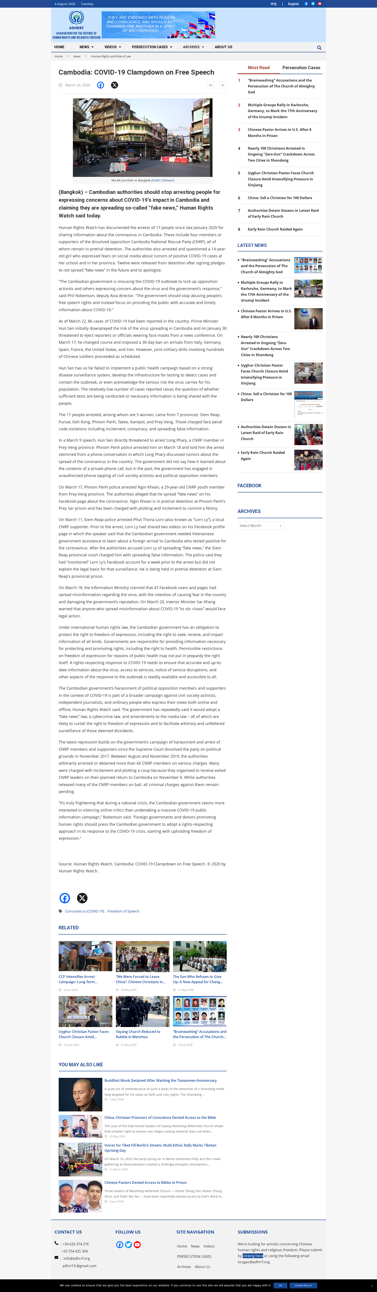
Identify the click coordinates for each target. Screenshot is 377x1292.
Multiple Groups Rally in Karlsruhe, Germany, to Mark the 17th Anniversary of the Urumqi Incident (282, 111)
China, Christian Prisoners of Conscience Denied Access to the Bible (160, 1117)
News (77, 56)
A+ (211, 85)
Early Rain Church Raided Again (275, 229)
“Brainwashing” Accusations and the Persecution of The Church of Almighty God (199, 1034)
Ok (280, 1285)
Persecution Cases (301, 67)
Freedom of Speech (123, 911)
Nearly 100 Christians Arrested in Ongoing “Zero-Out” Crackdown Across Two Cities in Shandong (281, 154)
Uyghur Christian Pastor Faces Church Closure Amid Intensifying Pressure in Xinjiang (85, 1034)
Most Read (259, 67)
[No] (371, 1285)
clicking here (253, 1255)
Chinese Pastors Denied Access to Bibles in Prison (146, 1182)
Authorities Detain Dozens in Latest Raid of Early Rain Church (266, 432)
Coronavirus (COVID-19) (84, 911)
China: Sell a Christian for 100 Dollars (280, 197)
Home (59, 56)
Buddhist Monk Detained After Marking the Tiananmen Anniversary (161, 1080)
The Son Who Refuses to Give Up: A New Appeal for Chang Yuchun (197, 979)
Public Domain (162, 180)
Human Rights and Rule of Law (111, 56)
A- (223, 85)
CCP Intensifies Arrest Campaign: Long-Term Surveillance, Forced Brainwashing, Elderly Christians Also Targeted (85, 979)
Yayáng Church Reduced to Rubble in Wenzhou (138, 1034)
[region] (158, 24)
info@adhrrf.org (76, 1258)
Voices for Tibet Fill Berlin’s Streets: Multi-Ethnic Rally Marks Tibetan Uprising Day (160, 1148)
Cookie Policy (303, 1285)
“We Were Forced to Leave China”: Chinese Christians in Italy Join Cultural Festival (139, 979)
